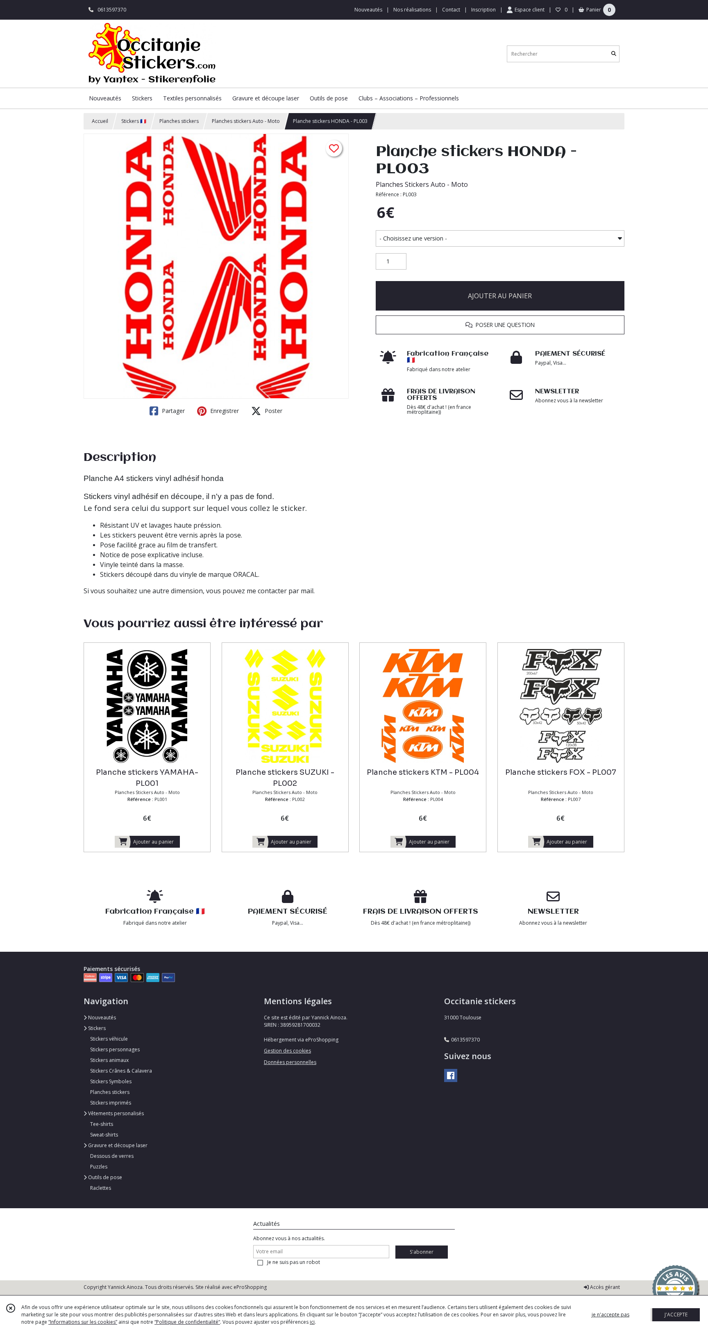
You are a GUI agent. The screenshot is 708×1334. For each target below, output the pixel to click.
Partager (172, 411)
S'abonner (421, 1251)
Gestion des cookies (287, 1050)
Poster (272, 411)
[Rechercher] (613, 54)
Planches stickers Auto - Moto (246, 121)
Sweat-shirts (104, 1134)
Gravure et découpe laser (117, 1145)
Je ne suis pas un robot (293, 1262)
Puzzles (98, 1166)
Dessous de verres (112, 1156)
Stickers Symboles (111, 1081)
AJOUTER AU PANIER (500, 295)
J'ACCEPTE (676, 1314)
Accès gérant (604, 1287)
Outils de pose (104, 1177)
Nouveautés (101, 1017)
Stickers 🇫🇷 (133, 121)
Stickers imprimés (110, 1102)
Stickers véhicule (109, 1038)
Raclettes (100, 1187)
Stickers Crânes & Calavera (121, 1070)
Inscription (483, 9)
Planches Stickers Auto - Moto (422, 184)
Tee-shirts (101, 1124)
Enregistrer (224, 411)
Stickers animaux (109, 1060)
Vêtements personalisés (115, 1113)
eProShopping (250, 1287)
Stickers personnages (115, 1049)
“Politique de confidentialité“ (187, 1321)
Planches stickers (179, 121)
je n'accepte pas (610, 1314)
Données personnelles (290, 1062)
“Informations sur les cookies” (82, 1321)
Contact (451, 9)
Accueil (100, 121)
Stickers (96, 1028)
